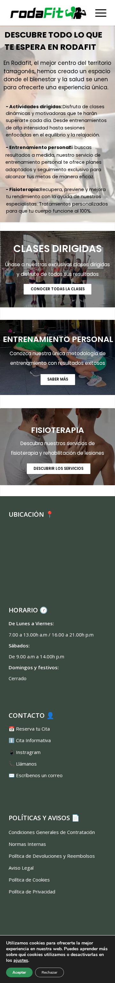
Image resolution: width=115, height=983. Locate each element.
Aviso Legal (21, 868)
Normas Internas (27, 844)
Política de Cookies (29, 879)
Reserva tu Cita (33, 728)
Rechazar (49, 972)
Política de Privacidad (32, 891)
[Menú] (97, 13)
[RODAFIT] (48, 13)
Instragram (28, 752)
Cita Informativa (33, 740)
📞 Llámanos (23, 763)
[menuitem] (97, 13)
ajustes (20, 960)
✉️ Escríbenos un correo (36, 775)
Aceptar (19, 972)
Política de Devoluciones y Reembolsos (52, 856)
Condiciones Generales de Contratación (52, 832)
